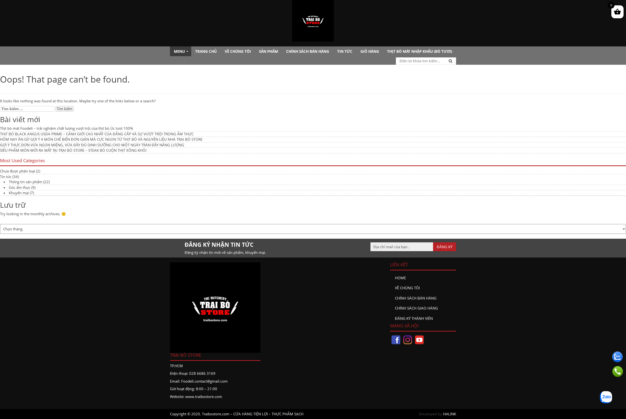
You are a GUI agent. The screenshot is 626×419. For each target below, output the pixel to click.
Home (400, 277)
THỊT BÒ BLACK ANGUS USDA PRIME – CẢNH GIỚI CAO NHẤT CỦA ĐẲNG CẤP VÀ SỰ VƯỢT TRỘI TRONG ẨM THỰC (97, 133)
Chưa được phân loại (17, 171)
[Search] (450, 61)
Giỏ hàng (369, 51)
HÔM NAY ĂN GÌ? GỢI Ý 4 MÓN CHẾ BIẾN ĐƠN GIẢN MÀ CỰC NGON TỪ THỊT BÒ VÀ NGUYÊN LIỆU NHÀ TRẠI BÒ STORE (101, 139)
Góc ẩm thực (19, 187)
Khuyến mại (19, 192)
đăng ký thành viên (414, 318)
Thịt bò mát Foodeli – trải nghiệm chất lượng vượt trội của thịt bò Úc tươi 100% (66, 128)
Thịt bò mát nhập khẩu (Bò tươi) (419, 51)
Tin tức (344, 51)
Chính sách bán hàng (307, 51)
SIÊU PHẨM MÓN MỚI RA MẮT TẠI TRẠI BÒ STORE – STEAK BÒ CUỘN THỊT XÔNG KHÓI (73, 150)
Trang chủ (206, 51)
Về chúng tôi (238, 51)
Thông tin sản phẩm (25, 181)
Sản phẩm (268, 51)
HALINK (449, 413)
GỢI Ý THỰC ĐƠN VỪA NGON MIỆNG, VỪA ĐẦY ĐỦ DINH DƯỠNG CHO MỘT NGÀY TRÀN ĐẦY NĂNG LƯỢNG (92, 144)
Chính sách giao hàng (416, 308)
